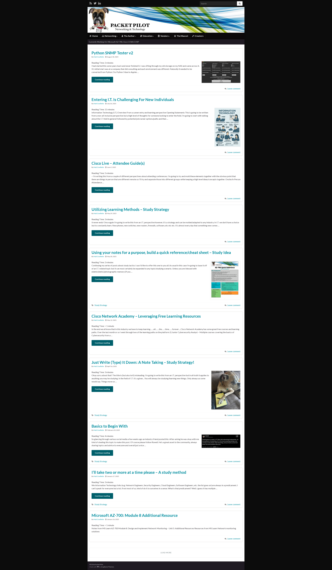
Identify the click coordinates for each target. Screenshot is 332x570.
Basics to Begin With (110, 426)
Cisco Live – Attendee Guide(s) (118, 163)
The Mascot (182, 36)
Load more (166, 552)
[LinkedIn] (99, 3)
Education (147, 36)
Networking (110, 36)
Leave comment (233, 89)
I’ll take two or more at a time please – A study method (139, 472)
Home (95, 36)
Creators (198, 36)
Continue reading (102, 79)
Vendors (164, 36)
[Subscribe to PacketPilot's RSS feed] (90, 3)
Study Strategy (101, 305)
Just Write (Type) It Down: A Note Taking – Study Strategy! (143, 362)
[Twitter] (95, 3)
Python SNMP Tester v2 (112, 52)
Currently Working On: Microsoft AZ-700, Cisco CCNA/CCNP (114, 42)
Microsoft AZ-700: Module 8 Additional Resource (135, 515)
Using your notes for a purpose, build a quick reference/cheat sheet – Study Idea (161, 252)
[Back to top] (326, 564)
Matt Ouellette (99, 57)
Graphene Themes (107, 567)
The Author (129, 36)
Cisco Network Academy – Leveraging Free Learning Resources (146, 316)
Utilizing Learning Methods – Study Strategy (130, 209)
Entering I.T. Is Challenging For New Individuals (133, 99)
